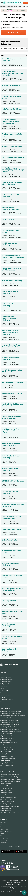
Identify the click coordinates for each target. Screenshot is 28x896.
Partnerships (4, 829)
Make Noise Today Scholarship (12, 383)
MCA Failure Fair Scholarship (12, 281)
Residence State (18, 48)
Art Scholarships (5, 760)
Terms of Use (4, 840)
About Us (3, 822)
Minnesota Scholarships (7, 801)
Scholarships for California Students (10, 722)
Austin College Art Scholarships (8, 625)
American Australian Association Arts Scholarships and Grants (12, 73)
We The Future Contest (10, 540)
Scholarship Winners (6, 681)
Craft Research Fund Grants (12, 109)
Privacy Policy (4, 838)
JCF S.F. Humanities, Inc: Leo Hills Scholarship (12, 371)
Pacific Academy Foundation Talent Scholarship (12, 183)
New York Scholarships (7, 790)
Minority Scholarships (6, 733)
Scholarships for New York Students (10, 731)
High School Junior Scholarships (9, 777)
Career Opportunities (6, 831)
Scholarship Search (5, 677)
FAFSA (2, 688)
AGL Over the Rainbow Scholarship (10, 492)
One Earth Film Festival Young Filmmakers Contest (12, 589)
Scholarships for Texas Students (9, 724)
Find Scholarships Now (13, 32)
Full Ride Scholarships (6, 749)
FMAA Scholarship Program (11, 529)
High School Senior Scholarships (9, 774)
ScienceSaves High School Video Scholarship (11, 517)
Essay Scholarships (6, 751)
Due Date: (12, 64)
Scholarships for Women (7, 738)
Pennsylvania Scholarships (8, 797)
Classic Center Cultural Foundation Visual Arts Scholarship (10, 332)
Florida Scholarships (6, 788)
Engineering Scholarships (7, 763)
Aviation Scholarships (6, 765)
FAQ (1, 824)
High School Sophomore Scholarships (11, 779)
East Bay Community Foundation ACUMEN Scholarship (9, 318)
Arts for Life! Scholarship (11, 220)
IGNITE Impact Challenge (10, 601)
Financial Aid (3, 686)
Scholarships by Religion (7, 808)
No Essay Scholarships (7, 754)
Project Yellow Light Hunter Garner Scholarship (12, 417)
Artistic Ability (17, 6)
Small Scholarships (5, 810)
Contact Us (3, 827)
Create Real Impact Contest (12, 393)
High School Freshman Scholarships (10, 781)
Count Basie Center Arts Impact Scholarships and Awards (10, 431)
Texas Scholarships (5, 783)
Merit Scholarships (5, 747)
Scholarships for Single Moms (8, 742)
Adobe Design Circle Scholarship (9, 305)
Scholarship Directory (6, 6)
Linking (2, 833)
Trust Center (3, 842)
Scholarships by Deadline (7, 804)
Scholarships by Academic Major (9, 806)
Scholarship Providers (6, 699)
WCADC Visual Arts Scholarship (13, 481)
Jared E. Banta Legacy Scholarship (10, 292)
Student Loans (4, 690)
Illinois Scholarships (6, 792)
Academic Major (6, 48)
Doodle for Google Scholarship (12, 146)
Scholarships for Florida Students (9, 727)
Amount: (4, 64)
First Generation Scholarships (8, 745)
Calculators (3, 693)
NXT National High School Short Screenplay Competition (13, 256)
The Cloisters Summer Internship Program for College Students (13, 169)
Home (2, 675)
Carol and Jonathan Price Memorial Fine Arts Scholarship (13, 346)
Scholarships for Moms (7, 740)
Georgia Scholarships (6, 795)
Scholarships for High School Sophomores (12, 715)
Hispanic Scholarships (6, 736)
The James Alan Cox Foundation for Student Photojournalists (10, 121)
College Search (4, 684)
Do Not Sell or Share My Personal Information (14, 892)
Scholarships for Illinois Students (9, 729)
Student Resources (5, 695)
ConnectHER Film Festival (11, 86)
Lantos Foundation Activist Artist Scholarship (11, 269)
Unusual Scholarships (6, 756)
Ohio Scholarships (5, 799)
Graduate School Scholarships (9, 718)
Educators (3, 697)
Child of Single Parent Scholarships (10, 813)
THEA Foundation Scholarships (13, 157)
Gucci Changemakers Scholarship (9, 244)
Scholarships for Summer (7, 758)
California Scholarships (6, 786)
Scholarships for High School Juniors (10, 713)
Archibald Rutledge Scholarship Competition (10, 208)
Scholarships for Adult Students (9, 720)
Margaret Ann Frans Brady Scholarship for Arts (11, 444)
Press (2, 702)
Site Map (2, 836)
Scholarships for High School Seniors (10, 711)
